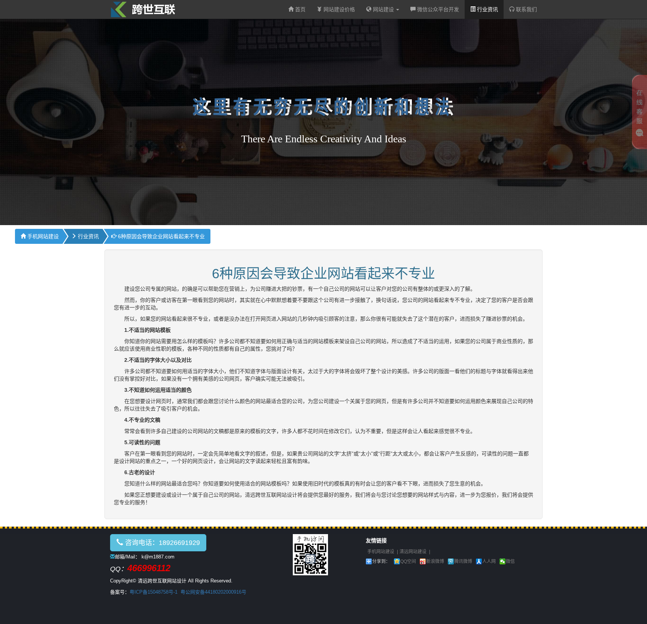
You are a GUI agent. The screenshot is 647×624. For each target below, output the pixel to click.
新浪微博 (435, 561)
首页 (300, 9)
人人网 (489, 561)
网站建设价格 (338, 9)
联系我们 (525, 9)
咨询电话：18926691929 (161, 542)
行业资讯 (487, 9)
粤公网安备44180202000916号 (213, 592)
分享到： (381, 561)
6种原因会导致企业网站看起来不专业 (160, 236)
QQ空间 (408, 561)
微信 (510, 561)
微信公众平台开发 (437, 9)
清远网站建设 (413, 551)
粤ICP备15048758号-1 (153, 592)
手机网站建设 (42, 236)
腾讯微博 (463, 561)
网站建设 (383, 9)
